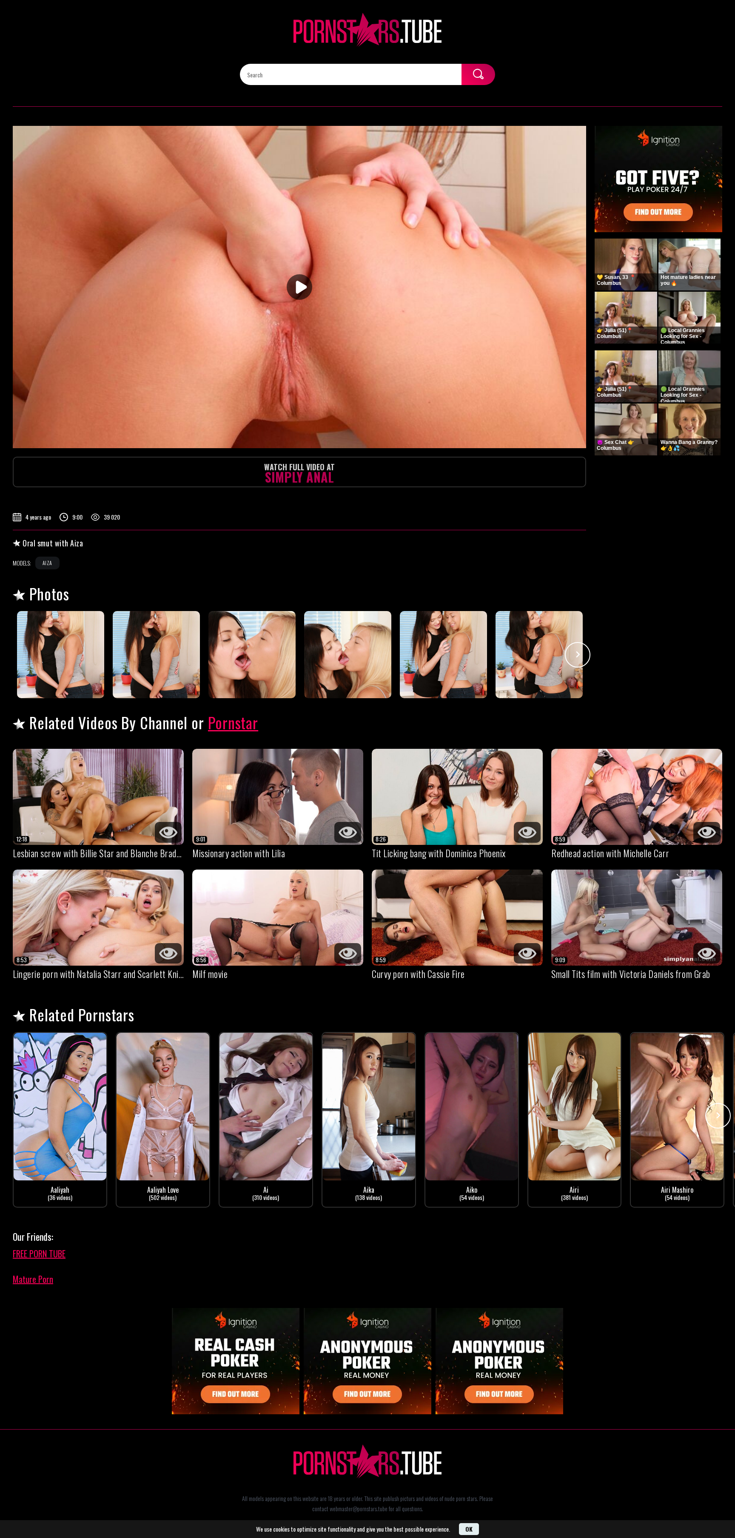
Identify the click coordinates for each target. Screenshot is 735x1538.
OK (469, 1528)
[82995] (60, 654)
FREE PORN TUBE (39, 1253)
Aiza (47, 562)
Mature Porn (33, 1279)
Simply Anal (299, 473)
